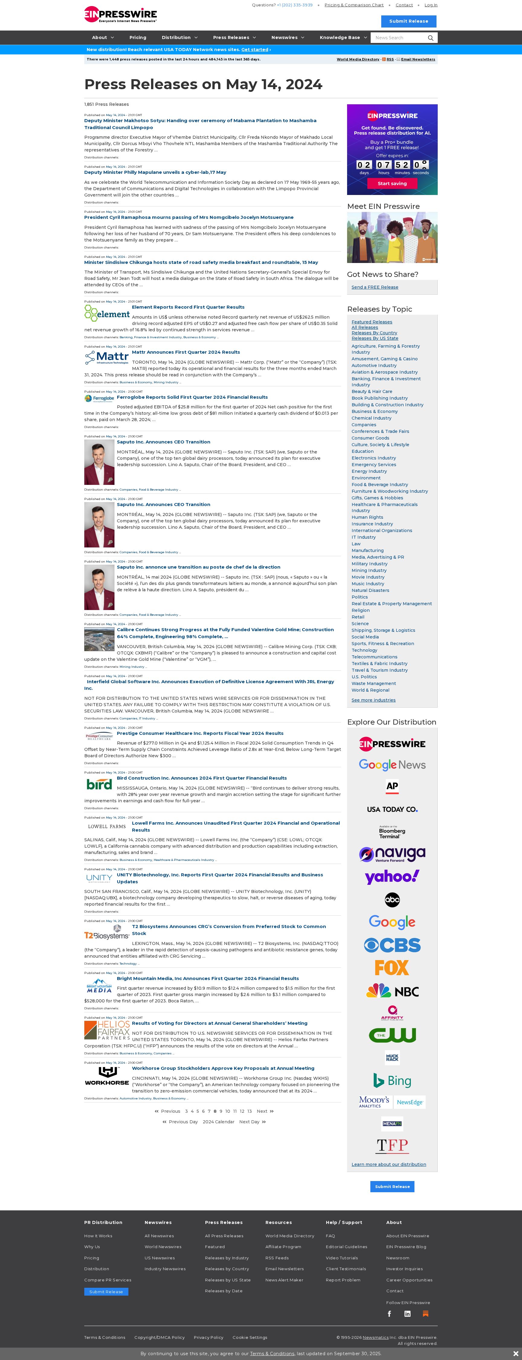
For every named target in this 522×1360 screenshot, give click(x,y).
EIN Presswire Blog (406, 1246)
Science (360, 623)
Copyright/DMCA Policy (159, 1337)
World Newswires (163, 1246)
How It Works (98, 1235)
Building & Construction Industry (388, 404)
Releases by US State (228, 1279)
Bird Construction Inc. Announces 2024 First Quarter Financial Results (202, 778)
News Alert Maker (284, 1279)
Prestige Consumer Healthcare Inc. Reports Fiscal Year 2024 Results (200, 733)
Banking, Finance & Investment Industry (151, 337)
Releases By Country (374, 333)
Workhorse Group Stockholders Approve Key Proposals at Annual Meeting (223, 1068)
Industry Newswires (165, 1268)
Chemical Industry (372, 418)
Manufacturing (368, 550)
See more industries (374, 700)
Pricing (354, 4)
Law (356, 544)
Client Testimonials (346, 1268)
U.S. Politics (364, 677)
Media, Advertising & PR (378, 557)
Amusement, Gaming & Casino (385, 359)
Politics (360, 597)
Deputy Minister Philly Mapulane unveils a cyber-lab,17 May (155, 172)
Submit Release (408, 21)
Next (262, 1111)
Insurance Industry (372, 524)
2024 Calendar (218, 1122)
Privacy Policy (209, 1337)
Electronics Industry (374, 458)
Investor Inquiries (404, 1268)
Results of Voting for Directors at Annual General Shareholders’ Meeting (220, 1023)
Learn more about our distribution (389, 1164)
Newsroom (398, 1257)
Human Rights (367, 517)
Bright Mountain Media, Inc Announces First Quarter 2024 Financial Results (208, 978)
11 (235, 1111)
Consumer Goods (370, 438)
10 (227, 1111)
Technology (128, 964)
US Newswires (160, 1257)
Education (363, 451)
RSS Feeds (277, 1257)
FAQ (330, 1235)
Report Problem (343, 1279)
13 (249, 1111)
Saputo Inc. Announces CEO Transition (163, 442)
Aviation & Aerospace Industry (385, 372)
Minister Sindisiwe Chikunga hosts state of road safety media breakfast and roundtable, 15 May (201, 262)
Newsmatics (375, 1337)
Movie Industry (368, 577)
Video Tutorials (342, 1257)
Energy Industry (369, 471)
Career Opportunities (409, 1279)
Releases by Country (227, 1268)
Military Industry (370, 563)
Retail (358, 617)
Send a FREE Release (375, 287)
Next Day (249, 1122)
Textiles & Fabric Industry (380, 663)
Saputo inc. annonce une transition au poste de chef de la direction (198, 567)
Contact (404, 4)
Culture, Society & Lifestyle (380, 444)
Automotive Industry (136, 1098)
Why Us (92, 1246)
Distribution (96, 1268)
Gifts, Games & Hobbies (377, 498)
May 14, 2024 (115, 115)
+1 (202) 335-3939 (295, 4)
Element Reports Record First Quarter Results (188, 307)
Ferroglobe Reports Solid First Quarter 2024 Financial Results (192, 397)
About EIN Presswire (407, 1235)
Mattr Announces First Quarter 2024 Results (186, 352)
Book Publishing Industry (380, 398)
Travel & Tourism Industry (380, 670)
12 (242, 1111)
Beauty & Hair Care (372, 391)
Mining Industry (166, 382)
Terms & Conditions (104, 1337)
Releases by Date (224, 1290)
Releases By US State (375, 338)
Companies (128, 490)
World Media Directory (358, 59)
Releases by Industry (227, 1257)
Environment (366, 478)
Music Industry (368, 583)
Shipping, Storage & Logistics (383, 630)
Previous (170, 1111)
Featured (215, 1246)
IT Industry (147, 718)
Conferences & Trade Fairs (380, 431)
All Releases (365, 327)
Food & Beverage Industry (158, 490)
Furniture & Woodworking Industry (390, 491)
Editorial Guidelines (346, 1246)
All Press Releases (224, 1235)
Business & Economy (199, 337)
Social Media (365, 637)
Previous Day (183, 1122)
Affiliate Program (283, 1246)
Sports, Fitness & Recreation (383, 643)
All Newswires (159, 1235)
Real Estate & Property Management (392, 603)
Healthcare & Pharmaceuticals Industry (184, 860)
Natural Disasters (370, 590)
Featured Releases (372, 322)
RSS (390, 59)
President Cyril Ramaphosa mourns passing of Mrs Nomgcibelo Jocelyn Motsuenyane (189, 217)
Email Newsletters (418, 59)
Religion (361, 610)
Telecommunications (375, 657)
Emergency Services (374, 464)
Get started (254, 49)
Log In (431, 4)
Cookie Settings (250, 1337)
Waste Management (374, 683)
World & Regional (370, 690)
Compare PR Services (107, 1279)
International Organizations (382, 530)
